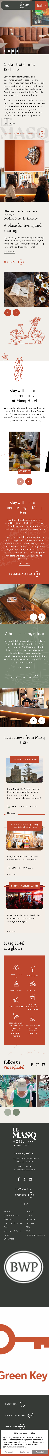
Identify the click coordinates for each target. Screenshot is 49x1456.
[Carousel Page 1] (4, 51)
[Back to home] (24, 5)
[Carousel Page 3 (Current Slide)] (13, 51)
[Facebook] (32, 1065)
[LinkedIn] (44, 1065)
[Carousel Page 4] (17, 51)
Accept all (40, 1452)
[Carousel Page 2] (9, 51)
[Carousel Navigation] (24, 481)
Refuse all (9, 1452)
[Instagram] (38, 1065)
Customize (24, 1452)
